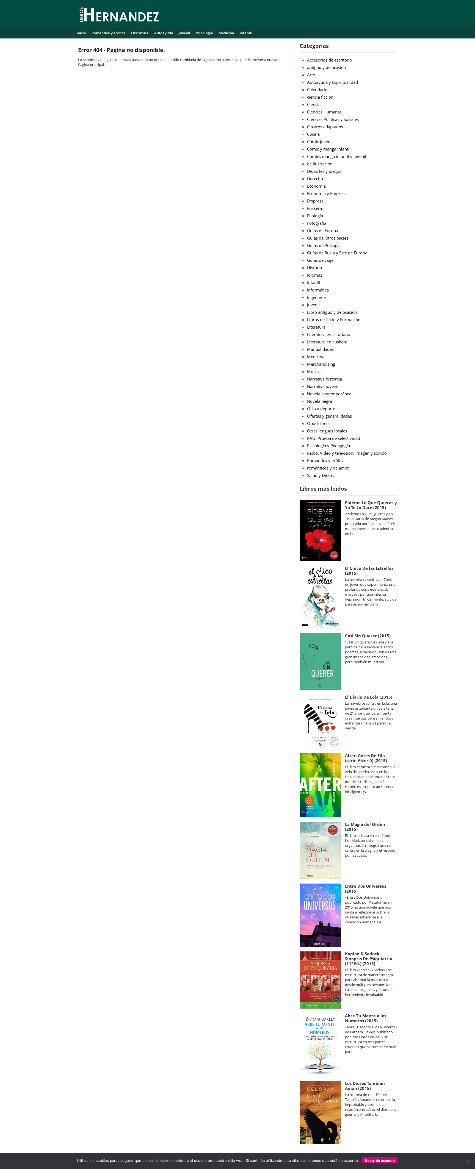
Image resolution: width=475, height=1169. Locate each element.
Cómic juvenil (320, 141)
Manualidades (320, 349)
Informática (318, 290)
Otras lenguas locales (327, 431)
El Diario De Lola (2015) (368, 697)
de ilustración (320, 163)
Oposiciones (318, 423)
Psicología (204, 32)
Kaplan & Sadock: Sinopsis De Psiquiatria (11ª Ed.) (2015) (368, 958)
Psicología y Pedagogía (328, 445)
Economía (316, 186)
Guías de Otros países (327, 238)
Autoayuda (163, 32)
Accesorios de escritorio (329, 60)
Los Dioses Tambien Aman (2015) (365, 1086)
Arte (311, 74)
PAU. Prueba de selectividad (333, 438)
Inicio (81, 32)
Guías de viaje (320, 260)
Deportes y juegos (324, 171)
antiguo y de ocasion (326, 67)
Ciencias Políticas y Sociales (333, 119)
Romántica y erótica (109, 32)
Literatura (140, 32)
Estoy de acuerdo (380, 1161)
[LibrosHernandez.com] (119, 15)
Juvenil (184, 32)
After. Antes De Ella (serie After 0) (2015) (366, 758)
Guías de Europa (322, 230)
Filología (315, 215)
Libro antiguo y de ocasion (332, 312)
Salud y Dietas (320, 475)
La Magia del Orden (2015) (365, 826)
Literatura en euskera (327, 342)
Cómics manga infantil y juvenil (336, 156)
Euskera (314, 208)
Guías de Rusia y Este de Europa (337, 253)
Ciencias (314, 104)
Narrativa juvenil (322, 386)
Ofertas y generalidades (329, 416)
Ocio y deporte (321, 408)
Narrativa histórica (324, 379)
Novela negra (319, 401)
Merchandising (321, 364)
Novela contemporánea (329, 393)
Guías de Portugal (324, 245)
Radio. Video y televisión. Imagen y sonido (347, 453)
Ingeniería (316, 297)
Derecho (315, 178)
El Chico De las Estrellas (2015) (369, 570)
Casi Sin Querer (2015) (368, 635)
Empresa (315, 201)
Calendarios (318, 89)
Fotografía (316, 223)
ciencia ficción (320, 97)
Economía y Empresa (327, 193)
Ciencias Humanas (324, 112)
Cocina (313, 134)
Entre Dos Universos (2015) (365, 888)
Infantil (246, 32)
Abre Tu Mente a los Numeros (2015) (365, 1018)
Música (314, 371)
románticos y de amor (328, 468)
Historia (314, 267)
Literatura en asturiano (328, 334)
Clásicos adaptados (325, 126)
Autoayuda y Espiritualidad (332, 82)
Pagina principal (91, 64)
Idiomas (314, 275)
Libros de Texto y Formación (333, 319)
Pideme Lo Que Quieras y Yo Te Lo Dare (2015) (371, 505)
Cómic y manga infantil (328, 149)
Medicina (226, 32)
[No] (468, 1161)
